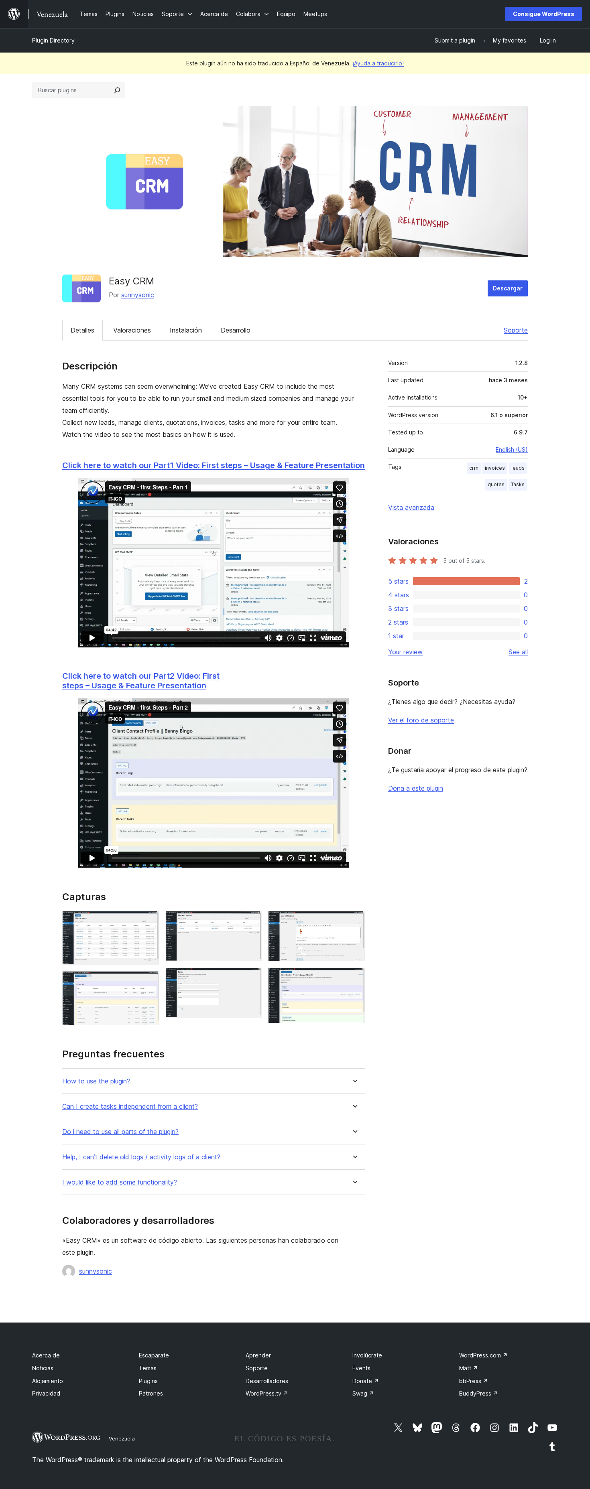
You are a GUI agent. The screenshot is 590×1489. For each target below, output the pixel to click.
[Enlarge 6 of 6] (354, 978)
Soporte (516, 330)
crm (473, 468)
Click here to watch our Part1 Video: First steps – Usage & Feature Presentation (213, 465)
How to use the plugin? (96, 1081)
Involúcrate (367, 1355)
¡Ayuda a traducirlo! (378, 63)
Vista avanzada (411, 507)
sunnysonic (137, 295)
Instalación (186, 330)
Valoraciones (132, 330)
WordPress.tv (267, 1393)
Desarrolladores (267, 1380)
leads (518, 468)
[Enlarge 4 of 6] (251, 978)
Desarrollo (235, 330)
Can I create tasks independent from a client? (130, 1106)
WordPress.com (483, 1355)
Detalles (82, 330)
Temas (148, 1368)
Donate (365, 1380)
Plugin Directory (53, 40)
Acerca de (46, 1355)
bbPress (473, 1380)
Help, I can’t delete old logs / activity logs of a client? (141, 1157)
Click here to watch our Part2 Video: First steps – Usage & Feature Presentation (141, 680)
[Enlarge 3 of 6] (251, 922)
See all (518, 652)
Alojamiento (47, 1380)
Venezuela (122, 1438)
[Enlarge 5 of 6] (354, 922)
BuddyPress (478, 1393)
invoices (495, 468)
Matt (468, 1368)
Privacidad (46, 1393)
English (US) (512, 449)
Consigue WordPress (543, 13)
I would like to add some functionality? (119, 1182)
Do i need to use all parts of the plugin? (120, 1132)
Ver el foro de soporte (421, 720)
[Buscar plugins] (117, 90)
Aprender (258, 1355)
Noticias (42, 1368)
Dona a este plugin (415, 788)
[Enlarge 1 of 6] (148, 922)
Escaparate (154, 1355)
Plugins (148, 1380)
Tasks (518, 484)
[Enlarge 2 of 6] (148, 982)
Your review (405, 652)
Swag (363, 1393)
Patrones (151, 1393)
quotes (496, 484)
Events (361, 1368)
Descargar (508, 288)
